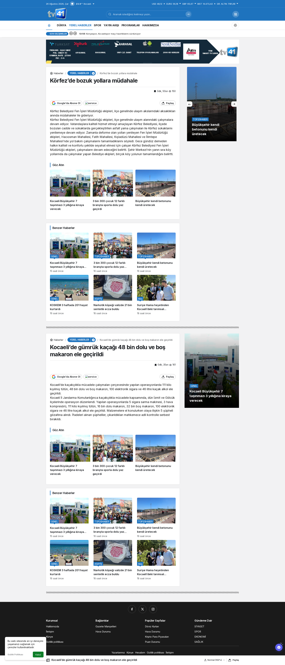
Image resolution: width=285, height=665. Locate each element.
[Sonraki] (75, 33)
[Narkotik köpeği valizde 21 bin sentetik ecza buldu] (113, 295)
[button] (235, 14)
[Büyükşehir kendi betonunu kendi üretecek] (155, 190)
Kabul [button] (38, 654)
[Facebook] (132, 609)
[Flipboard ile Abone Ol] (90, 103)
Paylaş (236, 660)
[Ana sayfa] (49, 25)
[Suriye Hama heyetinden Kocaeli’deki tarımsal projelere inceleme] (156, 295)
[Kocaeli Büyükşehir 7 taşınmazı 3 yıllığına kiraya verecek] (70, 190)
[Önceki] (71, 33)
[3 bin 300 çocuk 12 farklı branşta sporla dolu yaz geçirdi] (113, 190)
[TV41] (56, 14)
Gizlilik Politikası (15, 654)
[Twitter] (142, 609)
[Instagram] (153, 609)
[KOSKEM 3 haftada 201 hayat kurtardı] (69, 295)
